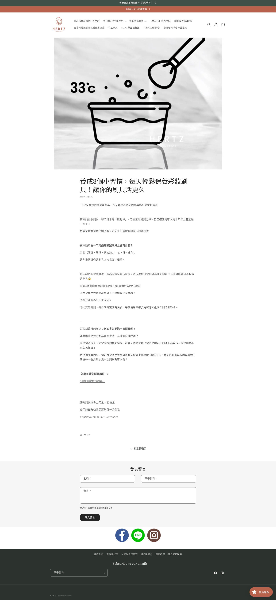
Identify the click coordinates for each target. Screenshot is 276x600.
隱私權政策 (146, 554)
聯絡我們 (160, 554)
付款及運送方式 (129, 554)
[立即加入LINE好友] (138, 536)
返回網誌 (140, 448)
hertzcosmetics (64, 596)
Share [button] (87, 434)
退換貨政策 (112, 554)
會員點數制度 (175, 554)
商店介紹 (98, 554)
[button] (114, 21)
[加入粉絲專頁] (122, 536)
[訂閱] (103, 572)
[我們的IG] (154, 536)
